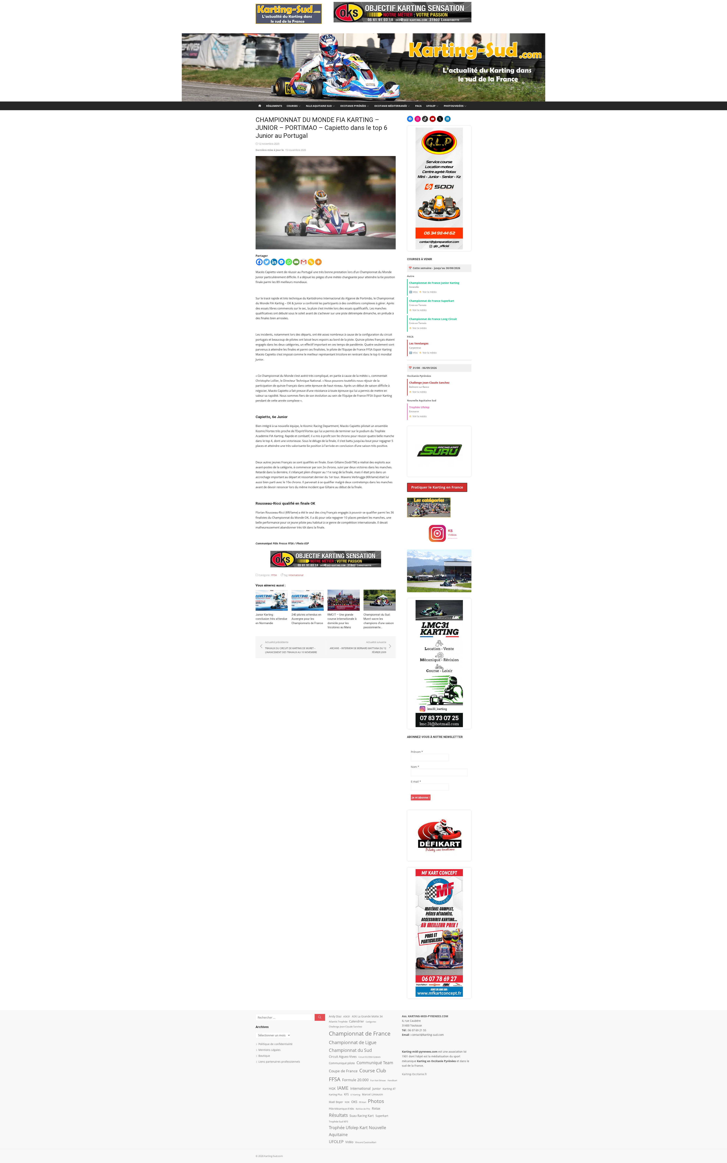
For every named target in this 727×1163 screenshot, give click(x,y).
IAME (343, 1088)
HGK (332, 1088)
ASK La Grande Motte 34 (367, 1016)
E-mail (416, 781)
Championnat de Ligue (352, 1042)
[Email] (296, 262)
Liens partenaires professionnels (279, 1061)
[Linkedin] (274, 262)
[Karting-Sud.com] (363, 67)
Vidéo (349, 1142)
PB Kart (362, 1102)
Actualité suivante (358, 647)
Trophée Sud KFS (338, 1121)
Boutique (264, 1056)
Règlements (274, 106)
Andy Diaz (335, 1016)
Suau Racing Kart (361, 1116)
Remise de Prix (363, 1109)
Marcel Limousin (372, 1094)
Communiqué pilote (342, 1063)
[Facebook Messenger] (281, 262)
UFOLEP (430, 106)
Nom (415, 767)
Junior (376, 1089)
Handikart (392, 1080)
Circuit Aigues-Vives (343, 1057)
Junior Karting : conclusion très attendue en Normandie (271, 619)
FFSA (274, 575)
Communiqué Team (374, 1062)
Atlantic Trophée (338, 1021)
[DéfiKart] (439, 835)
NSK (347, 1102)
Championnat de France (359, 1033)
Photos (376, 1101)
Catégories (371, 1021)
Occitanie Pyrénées (353, 106)
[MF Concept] (439, 933)
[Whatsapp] (288, 262)
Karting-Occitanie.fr (414, 1074)
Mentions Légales (269, 1050)
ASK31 (346, 1016)
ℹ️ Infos (413, 291)
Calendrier (356, 1021)
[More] (318, 262)
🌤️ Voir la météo (428, 291)
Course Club (372, 1070)
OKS (354, 1102)
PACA (418, 106)
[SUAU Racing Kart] (439, 451)
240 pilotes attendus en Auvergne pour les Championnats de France (307, 619)
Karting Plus (335, 1094)
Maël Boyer (336, 1102)
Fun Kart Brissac (378, 1080)
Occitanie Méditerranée (390, 106)
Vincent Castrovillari (365, 1142)
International (296, 575)
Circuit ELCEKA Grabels (369, 1056)
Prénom (417, 752)
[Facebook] (259, 262)
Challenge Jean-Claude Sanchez (345, 1026)
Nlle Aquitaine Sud (319, 106)
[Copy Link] (311, 262)
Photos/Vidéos (453, 106)
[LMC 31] (439, 663)
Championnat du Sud (350, 1050)
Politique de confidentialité (275, 1044)
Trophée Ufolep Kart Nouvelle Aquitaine (357, 1131)
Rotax (376, 1108)
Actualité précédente (291, 647)
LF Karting (355, 1094)
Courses (292, 106)
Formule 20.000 (355, 1079)
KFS (346, 1094)
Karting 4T (389, 1088)
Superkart (381, 1116)
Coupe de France (343, 1071)
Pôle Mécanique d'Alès (341, 1108)
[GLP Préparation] (439, 188)
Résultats (338, 1115)
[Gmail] (303, 262)
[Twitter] (266, 262)
